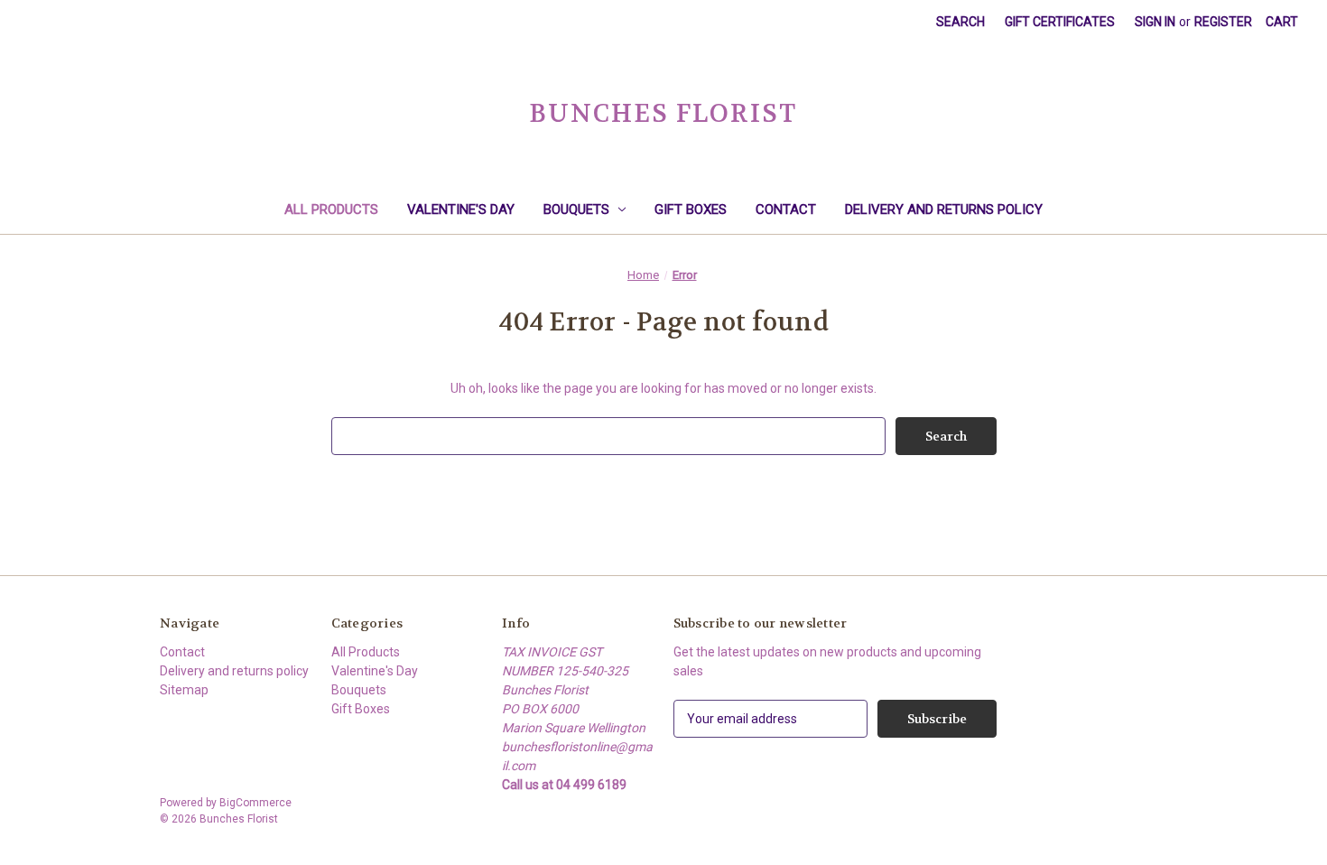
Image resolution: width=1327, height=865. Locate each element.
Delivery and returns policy (944, 209)
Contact (786, 209)
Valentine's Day (461, 209)
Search (960, 21)
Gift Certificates (1060, 21)
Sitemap (184, 690)
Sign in (1155, 21)
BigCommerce (255, 802)
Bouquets (576, 209)
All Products (331, 209)
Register (1223, 21)
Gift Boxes (690, 209)
